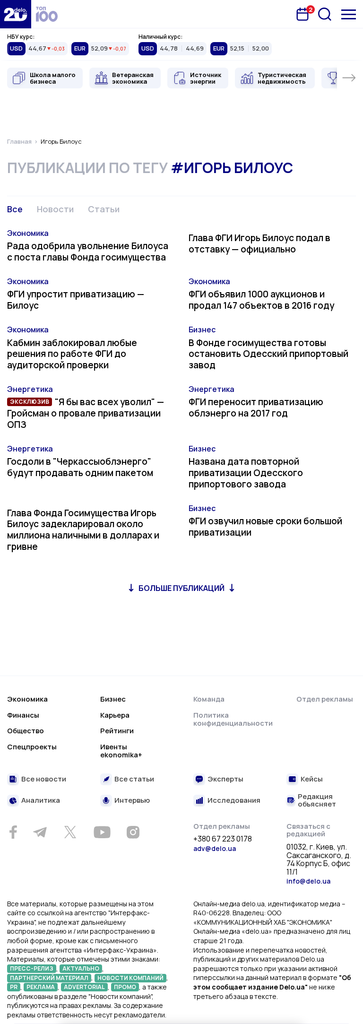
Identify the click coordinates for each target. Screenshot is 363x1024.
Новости (55, 209)
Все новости (43, 779)
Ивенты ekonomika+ (121, 751)
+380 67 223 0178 (222, 839)
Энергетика (30, 389)
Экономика (28, 233)
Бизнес (202, 329)
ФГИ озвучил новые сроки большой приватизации (265, 526)
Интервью (132, 801)
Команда (209, 699)
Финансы (23, 715)
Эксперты (225, 779)
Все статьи (134, 779)
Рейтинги (117, 731)
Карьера (115, 715)
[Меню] (348, 14)
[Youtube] (102, 832)
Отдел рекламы (324, 699)
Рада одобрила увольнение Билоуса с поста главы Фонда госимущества (87, 251)
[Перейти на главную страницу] (15, 14)
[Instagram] (132, 832)
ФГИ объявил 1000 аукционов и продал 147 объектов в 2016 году (261, 300)
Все (15, 209)
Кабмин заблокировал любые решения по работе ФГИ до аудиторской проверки (72, 354)
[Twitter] (70, 832)
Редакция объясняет (317, 800)
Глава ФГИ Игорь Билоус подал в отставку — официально (259, 243)
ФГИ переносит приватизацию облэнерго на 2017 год (256, 407)
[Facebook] (13, 832)
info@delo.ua (308, 881)
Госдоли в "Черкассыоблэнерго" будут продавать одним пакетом (80, 467)
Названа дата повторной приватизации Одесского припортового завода (246, 472)
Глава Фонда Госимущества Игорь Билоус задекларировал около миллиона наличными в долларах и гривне (83, 530)
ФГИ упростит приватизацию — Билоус (75, 300)
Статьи (104, 209)
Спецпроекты (32, 747)
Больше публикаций (181, 588)
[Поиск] (325, 14)
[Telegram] (39, 832)
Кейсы (312, 779)
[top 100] (46, 14)
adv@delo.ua (214, 848)
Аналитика (40, 801)
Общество (25, 731)
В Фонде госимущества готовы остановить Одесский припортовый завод (268, 354)
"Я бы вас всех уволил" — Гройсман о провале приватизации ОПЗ (85, 413)
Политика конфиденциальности (233, 719)
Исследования (233, 801)
